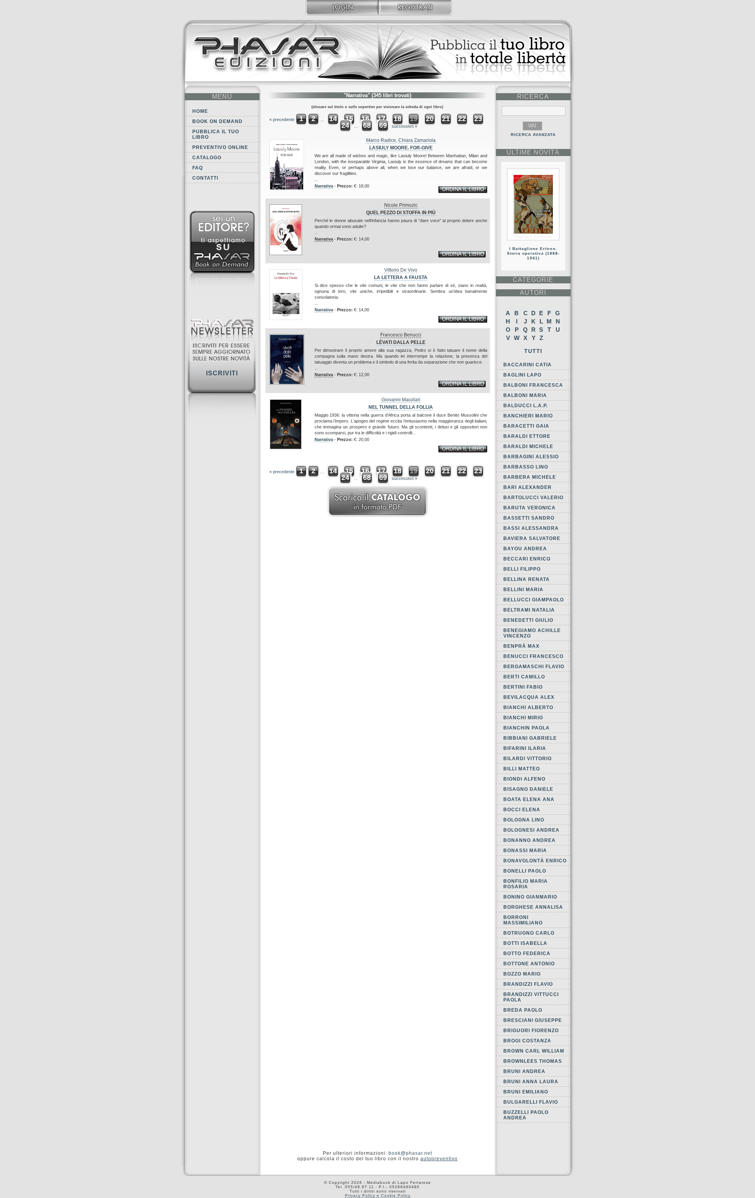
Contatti (205, 178)
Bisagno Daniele (528, 789)
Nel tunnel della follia (400, 407)
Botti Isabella (525, 943)
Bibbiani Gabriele (530, 738)
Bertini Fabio (523, 687)
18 (397, 119)
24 (345, 125)
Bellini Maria (523, 589)
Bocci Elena (521, 809)
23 (478, 119)
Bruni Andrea (524, 1071)
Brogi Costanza (527, 1041)
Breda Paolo (522, 1010)
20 (430, 119)
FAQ (197, 168)
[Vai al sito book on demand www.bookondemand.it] (222, 254)
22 (462, 119)
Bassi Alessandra (531, 528)
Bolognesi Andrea (531, 830)
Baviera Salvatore (531, 538)
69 (383, 125)
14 (333, 119)
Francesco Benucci (400, 335)
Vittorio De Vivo (400, 270)
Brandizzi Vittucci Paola (531, 997)
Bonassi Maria (525, 850)
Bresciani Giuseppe (532, 1020)
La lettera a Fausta (400, 277)
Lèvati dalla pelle (400, 342)
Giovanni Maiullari (400, 399)
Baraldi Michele (528, 446)
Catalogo (206, 157)
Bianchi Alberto (528, 707)
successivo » (404, 126)
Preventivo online (220, 147)
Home (200, 111)
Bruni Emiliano (525, 1092)
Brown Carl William (533, 1051)
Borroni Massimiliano (523, 920)
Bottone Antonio (529, 963)
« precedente (282, 119)
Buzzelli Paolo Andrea (526, 1115)
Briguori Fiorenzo (531, 1030)
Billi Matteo (521, 769)
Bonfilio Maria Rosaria (525, 883)
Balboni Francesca (533, 385)
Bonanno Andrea (529, 840)
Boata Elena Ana (528, 799)
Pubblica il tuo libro (215, 134)
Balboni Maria (525, 395)
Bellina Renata (526, 579)
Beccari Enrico (527, 559)
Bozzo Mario (522, 974)
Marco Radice (381, 140)
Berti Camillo (524, 677)
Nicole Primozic (401, 205)
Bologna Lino (523, 820)
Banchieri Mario (528, 416)
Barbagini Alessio (531, 456)
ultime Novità (533, 152)
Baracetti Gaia (526, 426)
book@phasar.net (410, 1153)
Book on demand (217, 121)
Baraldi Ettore (527, 436)
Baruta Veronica (529, 508)
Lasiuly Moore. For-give (401, 148)
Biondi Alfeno (524, 779)
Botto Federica (527, 953)
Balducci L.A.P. (525, 405)
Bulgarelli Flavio (530, 1102)
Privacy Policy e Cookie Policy (378, 1195)
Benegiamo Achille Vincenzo (532, 633)
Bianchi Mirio (523, 717)
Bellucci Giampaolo (533, 600)
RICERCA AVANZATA (533, 134)
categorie (533, 279)
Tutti (533, 351)
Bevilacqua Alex (528, 697)
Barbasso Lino (525, 467)
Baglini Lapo (522, 375)
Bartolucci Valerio (533, 497)
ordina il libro (463, 189)
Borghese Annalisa (533, 907)
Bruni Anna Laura (530, 1081)
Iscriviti (222, 373)
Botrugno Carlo (528, 933)
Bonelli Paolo (524, 871)
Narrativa (324, 186)
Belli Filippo (522, 569)
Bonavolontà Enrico (535, 861)
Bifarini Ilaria (524, 748)
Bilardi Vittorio (527, 758)
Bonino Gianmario (530, 897)
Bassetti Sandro (528, 518)
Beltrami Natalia (529, 610)
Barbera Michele (529, 477)
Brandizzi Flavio (528, 984)
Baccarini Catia (527, 364)
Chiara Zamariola (417, 140)
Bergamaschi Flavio (533, 666)
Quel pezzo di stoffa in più (401, 212)
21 (446, 119)
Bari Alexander (527, 487)
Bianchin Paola (526, 728)
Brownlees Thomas (532, 1061)
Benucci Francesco (533, 656)
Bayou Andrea (525, 548)
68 (367, 125)
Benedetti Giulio (528, 620)
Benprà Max (521, 646)
